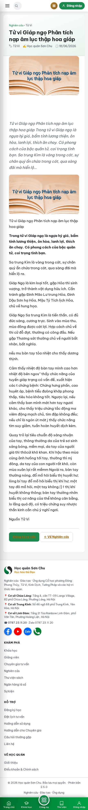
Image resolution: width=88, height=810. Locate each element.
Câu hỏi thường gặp (17, 737)
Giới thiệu (11, 763)
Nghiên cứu (16, 25)
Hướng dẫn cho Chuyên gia (22, 730)
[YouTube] (18, 631)
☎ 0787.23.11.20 (15, 622)
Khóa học (10, 650)
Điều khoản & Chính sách (21, 769)
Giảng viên (11, 657)
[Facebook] (8, 631)
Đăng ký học (12, 710)
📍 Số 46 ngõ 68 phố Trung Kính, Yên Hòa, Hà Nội (39, 606)
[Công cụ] (54, 5)
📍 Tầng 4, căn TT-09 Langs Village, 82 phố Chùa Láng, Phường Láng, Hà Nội (39, 597)
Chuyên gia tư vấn (16, 664)
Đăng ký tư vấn (24, 537)
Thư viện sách (13, 678)
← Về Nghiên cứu (56, 537)
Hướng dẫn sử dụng (17, 723)
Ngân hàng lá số (15, 684)
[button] (16, 6)
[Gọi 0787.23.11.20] (37, 631)
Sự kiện (9, 691)
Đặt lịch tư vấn (14, 717)
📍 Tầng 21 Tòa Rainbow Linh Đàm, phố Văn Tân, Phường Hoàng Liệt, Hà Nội (40, 615)
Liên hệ (9, 744)
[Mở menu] (7, 6)
